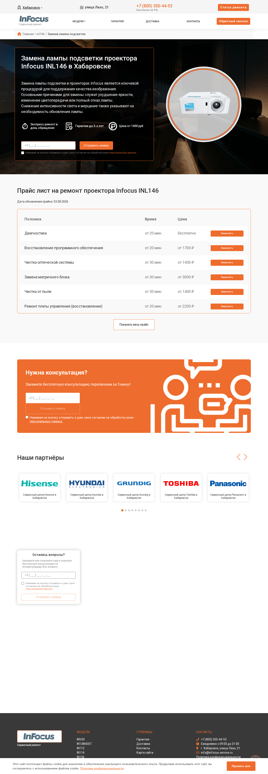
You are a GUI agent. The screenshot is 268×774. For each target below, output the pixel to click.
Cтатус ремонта (233, 7)
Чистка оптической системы (49, 262)
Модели (78, 21)
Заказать (227, 233)
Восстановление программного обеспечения (63, 248)
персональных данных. (123, 152)
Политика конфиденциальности (102, 768)
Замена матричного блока (47, 277)
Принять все (241, 766)
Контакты (193, 21)
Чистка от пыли (37, 291)
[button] (238, 457)
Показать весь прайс (134, 324)
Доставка (152, 21)
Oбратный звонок (233, 21)
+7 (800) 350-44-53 (154, 5)
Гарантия (117, 21)
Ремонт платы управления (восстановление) (63, 306)
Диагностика (35, 233)
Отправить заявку (96, 145)
